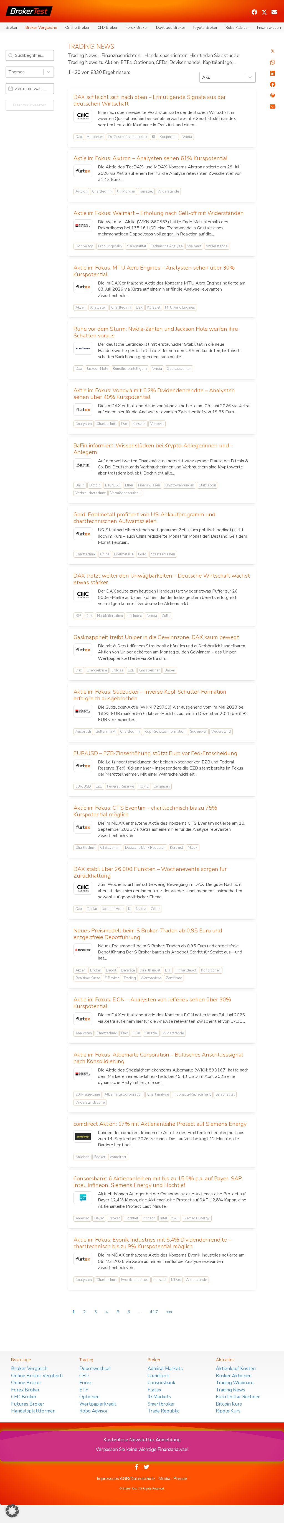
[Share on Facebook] (272, 84)
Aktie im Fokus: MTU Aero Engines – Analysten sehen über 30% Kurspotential (154, 271)
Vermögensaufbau (125, 493)
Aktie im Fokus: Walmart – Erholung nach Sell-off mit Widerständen (158, 213)
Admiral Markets (165, 1368)
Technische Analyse (166, 246)
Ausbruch (83, 731)
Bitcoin (94, 485)
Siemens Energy (197, 1218)
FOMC (144, 786)
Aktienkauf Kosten (236, 1368)
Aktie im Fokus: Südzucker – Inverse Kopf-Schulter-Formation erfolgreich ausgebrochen (149, 695)
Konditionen (210, 970)
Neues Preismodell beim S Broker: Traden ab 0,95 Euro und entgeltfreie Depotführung (147, 934)
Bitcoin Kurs (229, 1404)
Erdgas (117, 670)
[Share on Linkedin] (272, 73)
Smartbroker (161, 1404)
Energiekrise (97, 670)
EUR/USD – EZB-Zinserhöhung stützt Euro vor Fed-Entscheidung (155, 753)
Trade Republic (163, 1411)
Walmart (194, 246)
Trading (130, 978)
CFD (84, 1376)
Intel (163, 1218)
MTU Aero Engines (180, 307)
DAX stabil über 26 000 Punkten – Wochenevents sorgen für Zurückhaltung (150, 872)
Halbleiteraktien (110, 615)
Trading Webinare (234, 1383)
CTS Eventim (110, 847)
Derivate (128, 970)
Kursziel (146, 191)
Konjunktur (168, 136)
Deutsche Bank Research (145, 847)
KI (153, 136)
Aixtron (81, 191)
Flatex (154, 1390)
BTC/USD (112, 485)
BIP (78, 615)
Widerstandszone (90, 1102)
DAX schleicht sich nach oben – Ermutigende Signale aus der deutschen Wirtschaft (149, 100)
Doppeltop (84, 246)
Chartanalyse (158, 1094)
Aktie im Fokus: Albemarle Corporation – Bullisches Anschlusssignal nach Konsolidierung (158, 1058)
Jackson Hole (97, 368)
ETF (168, 970)
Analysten (98, 307)
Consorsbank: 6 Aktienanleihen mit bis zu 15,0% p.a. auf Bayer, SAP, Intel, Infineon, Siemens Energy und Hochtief (158, 1182)
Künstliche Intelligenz (130, 368)
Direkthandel (150, 970)
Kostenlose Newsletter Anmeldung (142, 1440)
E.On (136, 1033)
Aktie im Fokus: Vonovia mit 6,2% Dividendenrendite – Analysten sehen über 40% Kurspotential (154, 394)
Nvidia (187, 136)
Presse (180, 1479)
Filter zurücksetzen (30, 105)
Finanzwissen (269, 27)
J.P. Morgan (126, 191)
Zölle (166, 615)
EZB (131, 670)
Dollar (92, 908)
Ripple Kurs (228, 1411)
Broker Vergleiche (41, 27)
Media (164, 1479)
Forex (85, 1383)
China (104, 554)
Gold (142, 554)
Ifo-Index (135, 615)
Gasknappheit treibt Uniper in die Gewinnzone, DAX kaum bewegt (156, 637)
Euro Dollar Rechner (238, 1397)
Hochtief (131, 1218)
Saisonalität (136, 246)
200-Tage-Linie (87, 1094)
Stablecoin (207, 485)
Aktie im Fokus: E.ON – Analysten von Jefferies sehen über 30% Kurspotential (152, 1003)
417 (154, 1312)
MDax (192, 847)
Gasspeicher (149, 670)
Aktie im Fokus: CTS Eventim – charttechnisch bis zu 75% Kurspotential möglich (145, 811)
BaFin (80, 485)
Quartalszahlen (179, 368)
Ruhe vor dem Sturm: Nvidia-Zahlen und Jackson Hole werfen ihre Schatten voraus (155, 332)
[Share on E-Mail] (272, 106)
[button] (254, 12)
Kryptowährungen (179, 485)
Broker (11, 27)
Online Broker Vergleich (37, 1376)
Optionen (89, 1397)
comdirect (118, 1157)
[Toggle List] (49, 72)
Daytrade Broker (170, 27)
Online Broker (77, 27)
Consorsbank (161, 1383)
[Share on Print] (272, 95)
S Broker (112, 978)
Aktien (80, 307)
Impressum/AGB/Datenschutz (126, 1479)
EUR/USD (83, 786)
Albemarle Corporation (124, 1094)
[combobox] (24, 72)
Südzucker (198, 731)
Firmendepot (186, 970)
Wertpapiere (151, 978)
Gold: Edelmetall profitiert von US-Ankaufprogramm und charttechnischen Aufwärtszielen (144, 518)
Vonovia (157, 423)
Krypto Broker (205, 27)
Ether (129, 485)
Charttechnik (102, 191)
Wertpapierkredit (97, 1404)
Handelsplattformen (33, 1411)
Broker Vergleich (29, 1368)
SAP (175, 1218)
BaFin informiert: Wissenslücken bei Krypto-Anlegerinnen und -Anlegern (152, 449)
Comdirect (158, 1376)
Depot (111, 970)
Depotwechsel (95, 1368)
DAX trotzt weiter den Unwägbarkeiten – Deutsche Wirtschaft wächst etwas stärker (161, 579)
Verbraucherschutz (90, 493)
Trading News (230, 1390)
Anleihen (82, 1157)
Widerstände (168, 191)
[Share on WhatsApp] (272, 62)
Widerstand (221, 731)
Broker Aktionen (234, 1376)
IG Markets (159, 1397)
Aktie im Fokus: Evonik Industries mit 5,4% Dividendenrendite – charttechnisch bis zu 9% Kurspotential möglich (152, 1243)
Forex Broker (137, 27)
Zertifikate (174, 978)
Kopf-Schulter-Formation (165, 731)
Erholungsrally (110, 246)
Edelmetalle (123, 554)
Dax (78, 136)
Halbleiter (95, 136)
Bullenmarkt (105, 731)
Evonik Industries (135, 1279)
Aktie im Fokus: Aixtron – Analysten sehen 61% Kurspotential (150, 158)
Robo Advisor (237, 27)
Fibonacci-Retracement (192, 1094)
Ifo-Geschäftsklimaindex (127, 136)
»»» (169, 1312)
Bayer (99, 1218)
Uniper (169, 670)
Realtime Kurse (87, 978)
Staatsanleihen (163, 554)
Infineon (149, 1218)
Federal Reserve (120, 786)
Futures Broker (27, 1404)
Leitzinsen (162, 786)
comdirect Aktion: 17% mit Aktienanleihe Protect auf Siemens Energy (160, 1124)
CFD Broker (108, 27)
